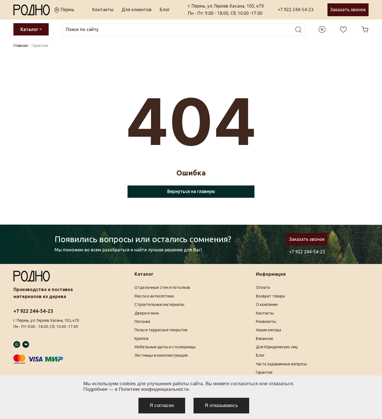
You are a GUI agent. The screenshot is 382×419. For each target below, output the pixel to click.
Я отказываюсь (221, 405)
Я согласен (162, 405)
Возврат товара (270, 296)
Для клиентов (136, 9)
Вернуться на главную (191, 191)
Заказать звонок (348, 9)
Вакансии (264, 338)
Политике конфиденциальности (154, 389)
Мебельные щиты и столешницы (165, 347)
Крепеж (142, 338)
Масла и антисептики (154, 296)
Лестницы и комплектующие (161, 355)
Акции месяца (268, 330)
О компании (267, 304)
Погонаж (142, 321)
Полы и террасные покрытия (161, 330)
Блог (165, 9)
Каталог (29, 29)
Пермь (67, 9)
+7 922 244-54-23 (295, 9)
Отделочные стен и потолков (162, 287)
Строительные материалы (159, 304)
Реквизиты (266, 321)
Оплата (263, 287)
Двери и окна (147, 313)
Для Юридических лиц (277, 347)
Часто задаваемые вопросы (281, 364)
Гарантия (264, 372)
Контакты (103, 9)
